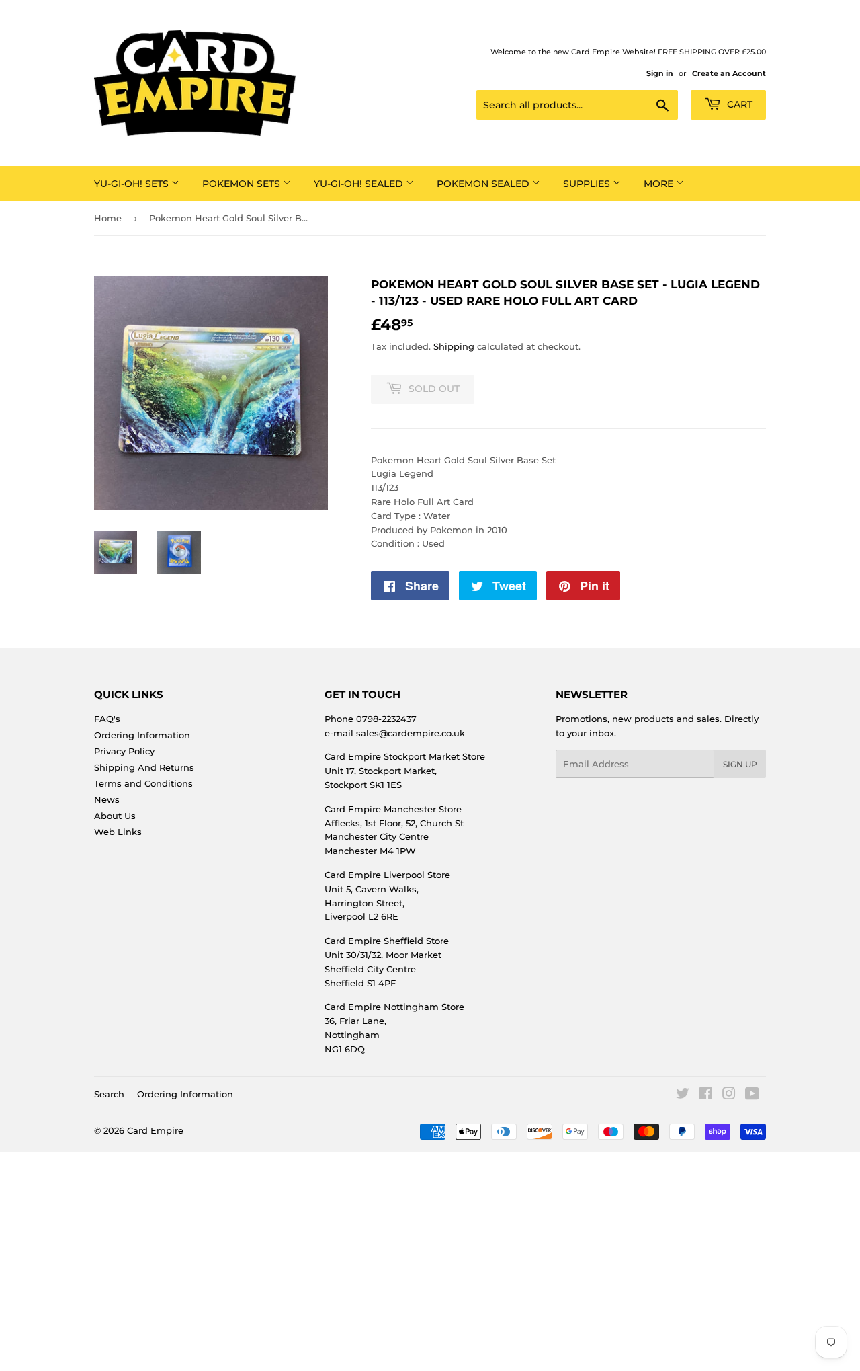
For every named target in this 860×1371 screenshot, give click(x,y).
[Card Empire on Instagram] (729, 1095)
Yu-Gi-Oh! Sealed (360, 184)
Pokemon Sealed (484, 184)
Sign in (659, 73)
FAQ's (107, 718)
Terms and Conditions (143, 783)
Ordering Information (142, 735)
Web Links (118, 831)
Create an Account (729, 73)
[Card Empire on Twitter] (682, 1095)
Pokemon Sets (242, 184)
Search (109, 1094)
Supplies (588, 184)
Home (108, 217)
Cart (738, 104)
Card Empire (155, 1130)
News (107, 799)
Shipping (453, 346)
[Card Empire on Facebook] (706, 1095)
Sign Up (740, 764)
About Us (115, 815)
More (660, 184)
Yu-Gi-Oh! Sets (132, 184)
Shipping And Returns (144, 767)
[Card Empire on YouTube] (752, 1095)
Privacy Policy (124, 751)
